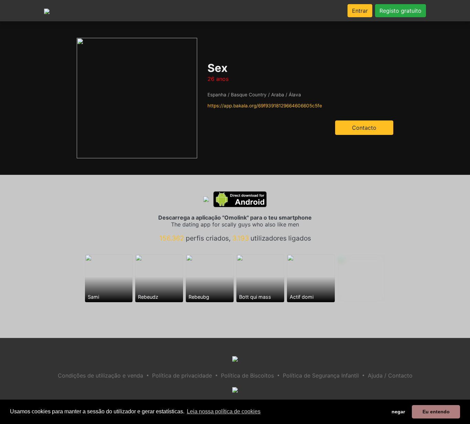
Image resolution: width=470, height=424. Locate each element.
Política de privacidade (182, 375)
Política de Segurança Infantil (321, 375)
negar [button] (398, 411)
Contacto (364, 127)
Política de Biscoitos (247, 375)
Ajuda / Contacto (390, 375)
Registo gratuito (400, 10)
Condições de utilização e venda (100, 375)
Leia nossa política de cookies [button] (223, 411)
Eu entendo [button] (436, 411)
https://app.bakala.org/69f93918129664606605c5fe (264, 105)
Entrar (360, 10)
